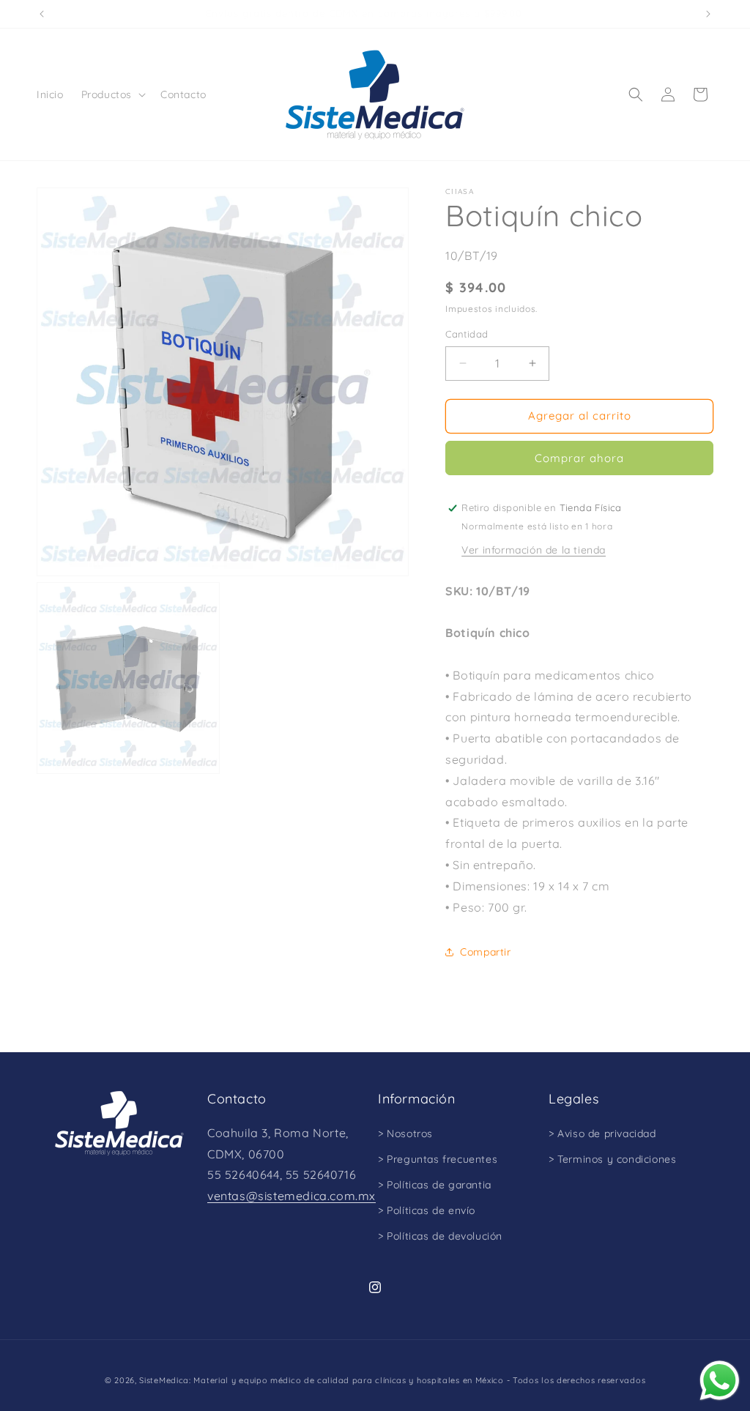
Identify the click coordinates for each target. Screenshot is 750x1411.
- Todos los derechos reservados (576, 1380)
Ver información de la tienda (533, 549)
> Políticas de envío (426, 1210)
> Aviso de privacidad (602, 1133)
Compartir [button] (485, 951)
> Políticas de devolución (440, 1236)
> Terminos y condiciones (612, 1159)
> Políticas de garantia (434, 1184)
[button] (112, 94)
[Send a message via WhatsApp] (720, 1381)
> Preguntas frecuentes (437, 1159)
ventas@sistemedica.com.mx (291, 1195)
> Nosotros (405, 1133)
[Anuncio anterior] (42, 14)
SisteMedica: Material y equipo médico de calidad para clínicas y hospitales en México (321, 1380)
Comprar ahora (579, 458)
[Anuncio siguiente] (708, 14)
